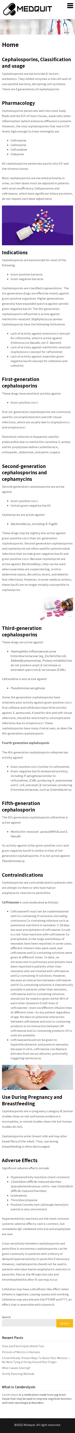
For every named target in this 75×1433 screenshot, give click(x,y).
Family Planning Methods (18, 1374)
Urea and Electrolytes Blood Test (23, 1346)
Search (6, 1317)
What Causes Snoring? (16, 1368)
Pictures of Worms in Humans (21, 1352)
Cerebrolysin (10, 1394)
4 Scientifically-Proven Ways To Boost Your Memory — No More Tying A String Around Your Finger (36, 1360)
